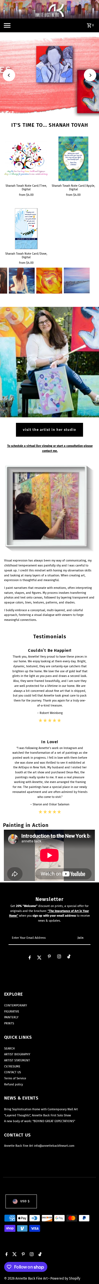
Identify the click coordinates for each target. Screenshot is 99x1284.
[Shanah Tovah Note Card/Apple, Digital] (73, 158)
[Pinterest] (49, 957)
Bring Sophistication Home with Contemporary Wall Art (41, 1109)
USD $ (25, 1201)
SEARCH (9, 1048)
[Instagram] (59, 957)
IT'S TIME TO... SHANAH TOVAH (49, 125)
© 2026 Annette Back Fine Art (26, 1278)
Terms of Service (15, 1078)
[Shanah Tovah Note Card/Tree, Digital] (26, 158)
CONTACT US (12, 1072)
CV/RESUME (12, 1066)
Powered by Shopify (65, 1278)
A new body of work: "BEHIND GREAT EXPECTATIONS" (39, 1121)
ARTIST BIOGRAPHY (17, 1054)
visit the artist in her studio (49, 430)
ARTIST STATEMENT (17, 1060)
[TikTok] (68, 957)
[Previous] (9, 75)
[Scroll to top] (87, 1269)
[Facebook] (30, 957)
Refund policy (13, 1084)
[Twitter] (39, 957)
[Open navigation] (7, 25)
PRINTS (9, 1023)
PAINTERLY (11, 1017)
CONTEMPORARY (15, 1005)
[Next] (90, 75)
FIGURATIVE (11, 1011)
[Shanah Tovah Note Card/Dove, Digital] (26, 228)
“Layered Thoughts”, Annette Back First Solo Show (37, 1115)
